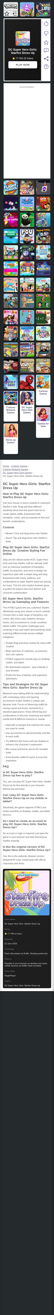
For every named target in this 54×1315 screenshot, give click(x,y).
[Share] (46, 58)
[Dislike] (46, 33)
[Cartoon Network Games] (10, 9)
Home (6, 466)
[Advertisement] (27, 132)
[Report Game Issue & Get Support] (46, 50)
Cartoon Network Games (15, 469)
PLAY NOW (23, 64)
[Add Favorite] (46, 42)
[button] (6, 13)
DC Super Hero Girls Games (17, 473)
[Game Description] (46, 66)
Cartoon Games (19, 466)
